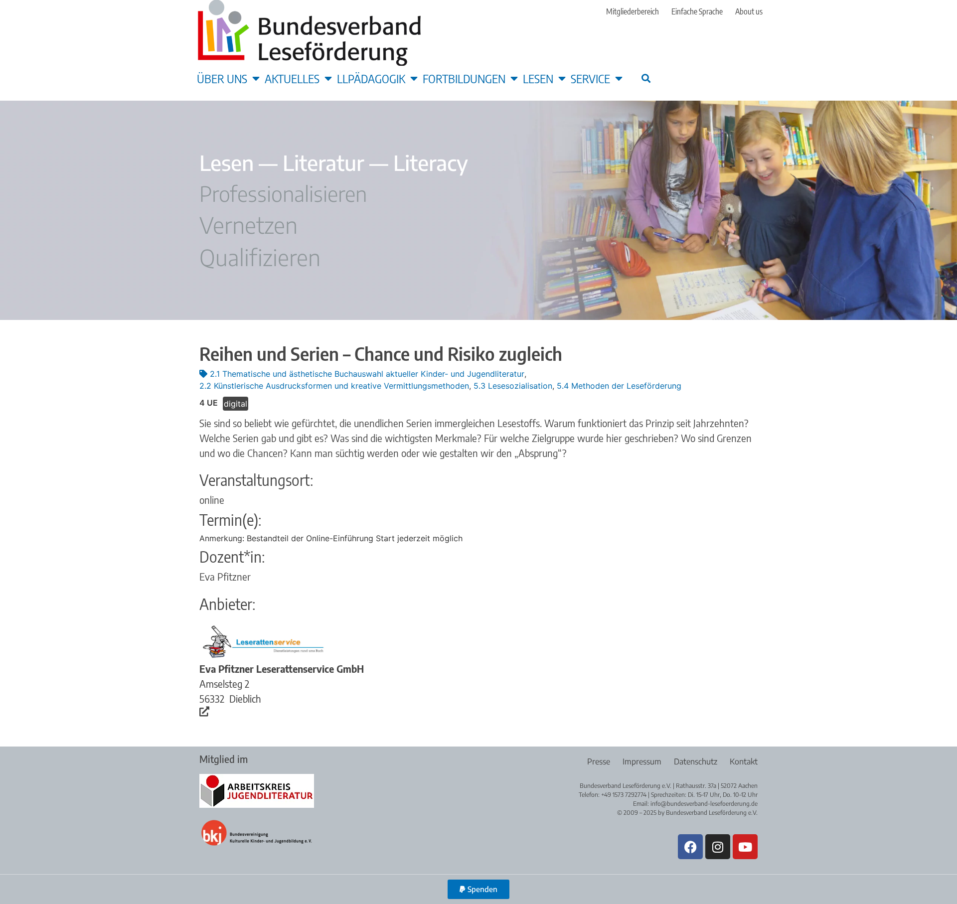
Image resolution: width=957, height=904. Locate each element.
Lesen (538, 78)
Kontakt (744, 761)
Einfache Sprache (697, 11)
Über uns (222, 78)
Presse (598, 761)
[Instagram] (717, 846)
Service (590, 78)
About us (749, 11)
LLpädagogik (371, 78)
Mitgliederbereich (632, 11)
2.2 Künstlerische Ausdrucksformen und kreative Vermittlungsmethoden (334, 386)
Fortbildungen (464, 78)
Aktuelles (292, 78)
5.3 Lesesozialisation (513, 386)
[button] (646, 78)
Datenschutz (695, 761)
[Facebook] (690, 846)
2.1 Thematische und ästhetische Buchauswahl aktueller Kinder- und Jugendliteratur (367, 374)
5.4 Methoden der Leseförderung (619, 386)
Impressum (642, 761)
